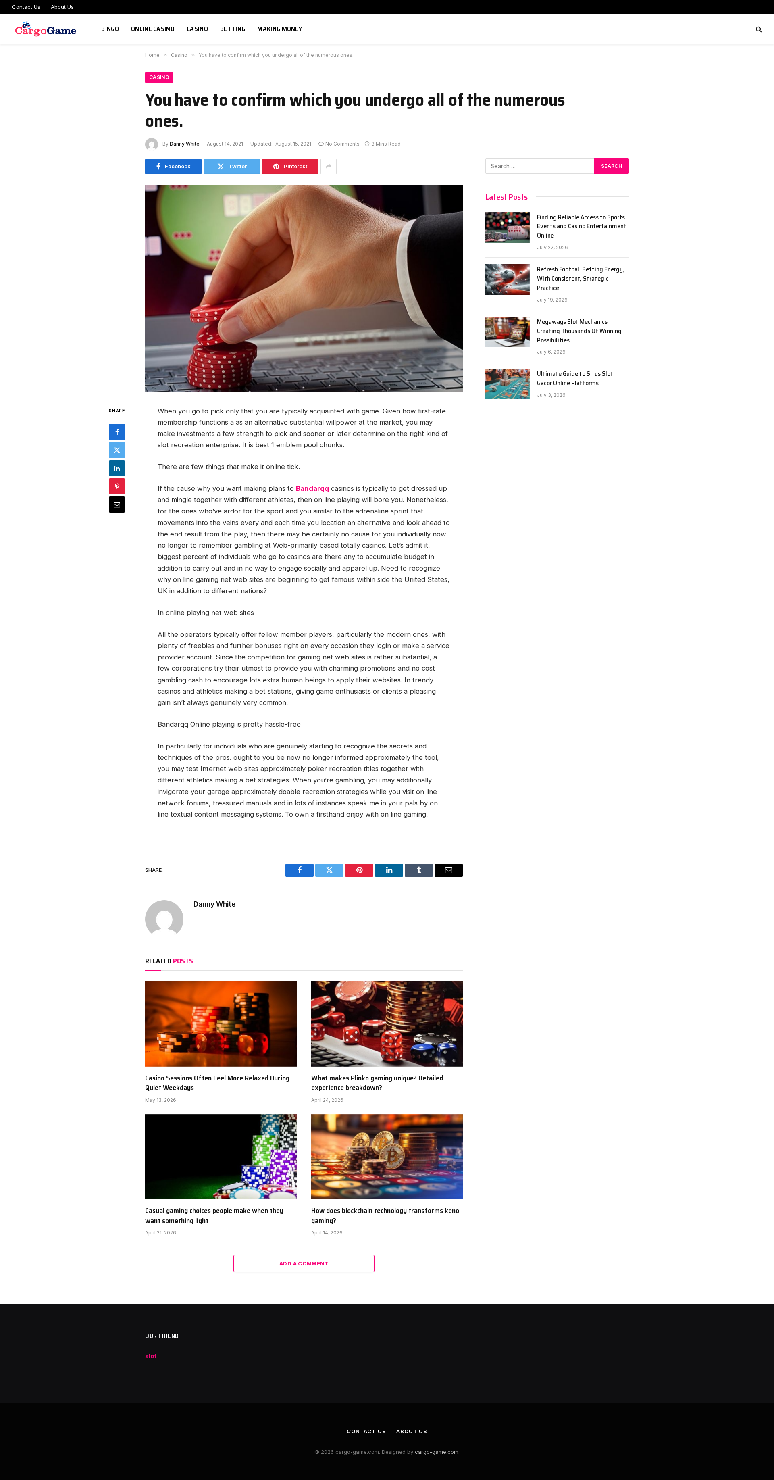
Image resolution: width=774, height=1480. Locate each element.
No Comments (342, 144)
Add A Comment (304, 1263)
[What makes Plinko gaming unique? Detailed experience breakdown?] (387, 1024)
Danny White (185, 144)
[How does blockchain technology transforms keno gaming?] (387, 1157)
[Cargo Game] (46, 29)
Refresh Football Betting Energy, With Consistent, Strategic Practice (580, 279)
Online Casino (153, 29)
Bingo (110, 29)
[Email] (117, 504)
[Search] (758, 29)
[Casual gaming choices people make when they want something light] (221, 1157)
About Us (62, 7)
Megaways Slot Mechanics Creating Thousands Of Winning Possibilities (579, 331)
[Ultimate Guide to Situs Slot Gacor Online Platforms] (507, 384)
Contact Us (26, 7)
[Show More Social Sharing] (328, 166)
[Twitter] (117, 450)
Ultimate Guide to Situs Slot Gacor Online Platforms (575, 378)
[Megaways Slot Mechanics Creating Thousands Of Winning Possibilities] (507, 332)
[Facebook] (117, 432)
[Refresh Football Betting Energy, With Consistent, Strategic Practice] (507, 279)
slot (150, 1356)
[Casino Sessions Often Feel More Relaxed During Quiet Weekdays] (221, 1024)
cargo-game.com (436, 1452)
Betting (232, 29)
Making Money (279, 29)
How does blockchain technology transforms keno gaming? (385, 1216)
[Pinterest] (117, 486)
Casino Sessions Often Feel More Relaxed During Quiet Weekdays (217, 1083)
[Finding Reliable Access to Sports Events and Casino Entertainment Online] (507, 227)
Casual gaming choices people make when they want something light (214, 1216)
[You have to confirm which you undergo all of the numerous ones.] (304, 288)
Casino (197, 29)
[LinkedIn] (117, 468)
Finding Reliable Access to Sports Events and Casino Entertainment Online (581, 227)
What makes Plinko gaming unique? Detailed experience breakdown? (377, 1083)
